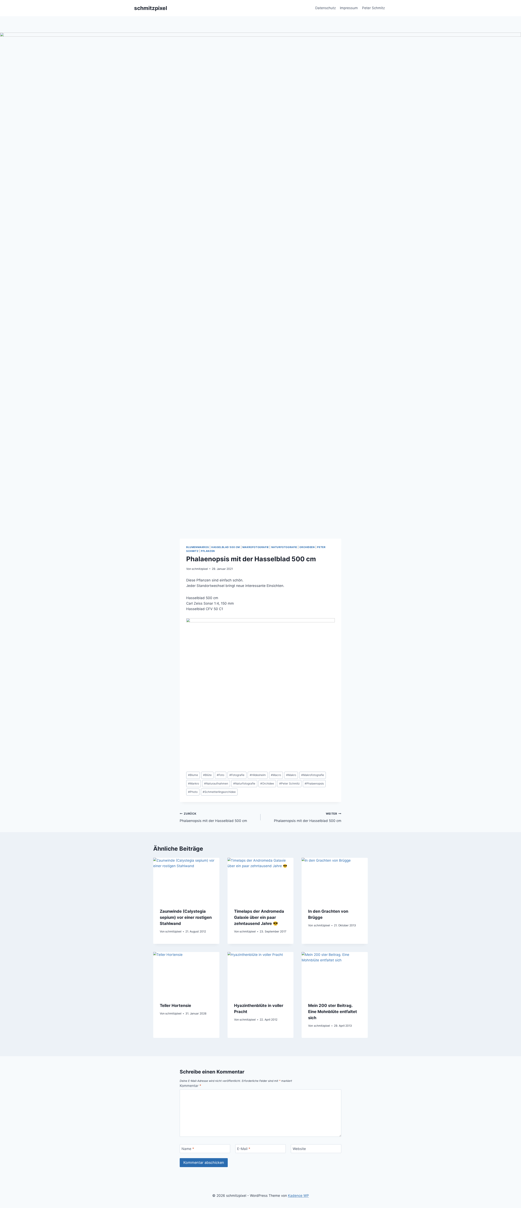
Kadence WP (298, 1196)
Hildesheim (258, 775)
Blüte (207, 775)
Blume (193, 775)
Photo (193, 791)
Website (299, 1149)
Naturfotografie (284, 547)
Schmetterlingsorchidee (219, 791)
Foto (220, 775)
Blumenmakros (197, 547)
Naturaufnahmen (216, 783)
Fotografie (236, 775)
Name (188, 1149)
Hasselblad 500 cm (225, 547)
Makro (291, 775)
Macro (276, 775)
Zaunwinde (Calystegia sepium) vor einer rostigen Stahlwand (186, 917)
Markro (193, 783)
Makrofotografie (255, 547)
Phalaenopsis (314, 783)
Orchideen (307, 547)
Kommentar (190, 1086)
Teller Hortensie (175, 1005)
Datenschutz (325, 8)
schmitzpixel (200, 568)
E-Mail (243, 1149)
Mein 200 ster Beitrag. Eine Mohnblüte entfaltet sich (332, 1011)
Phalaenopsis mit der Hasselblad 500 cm (213, 817)
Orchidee (267, 783)
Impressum (349, 8)
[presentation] (186, 880)
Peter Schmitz (373, 8)
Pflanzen (208, 551)
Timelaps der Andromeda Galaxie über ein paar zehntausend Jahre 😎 (259, 917)
